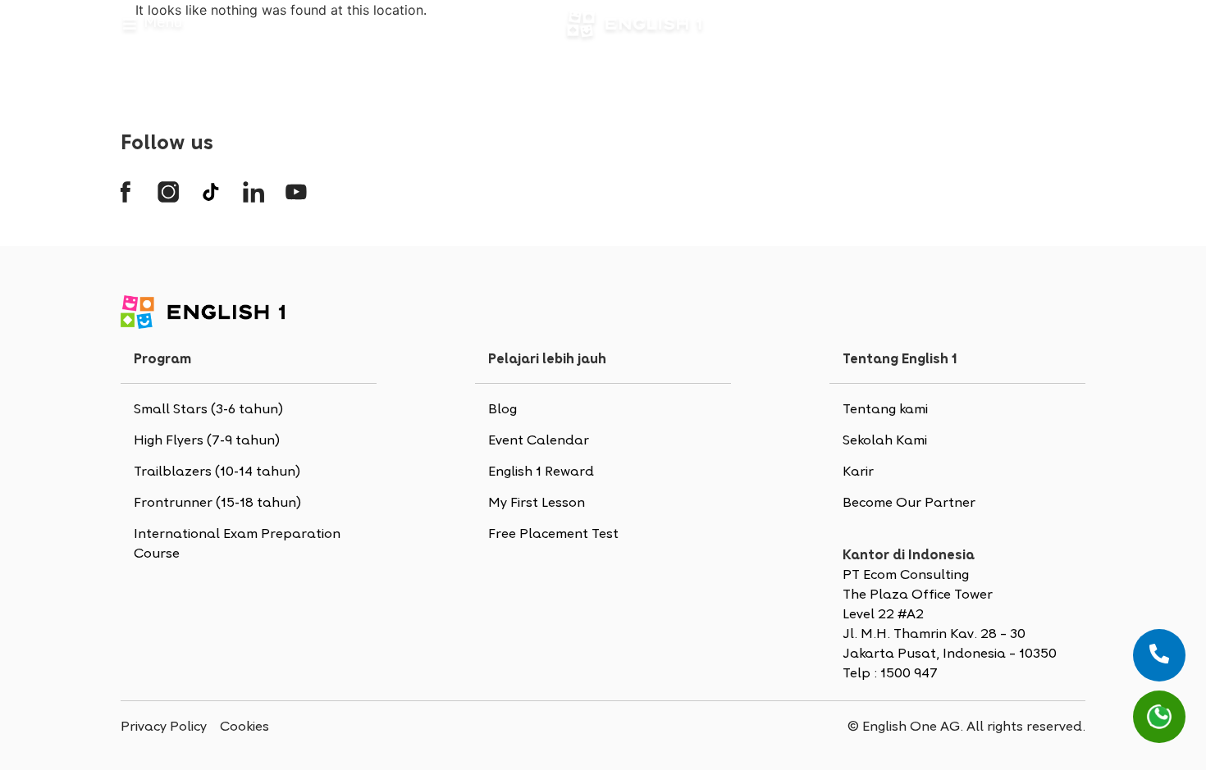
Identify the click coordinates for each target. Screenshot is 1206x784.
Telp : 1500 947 (890, 674)
